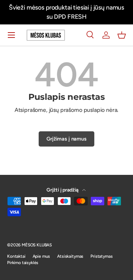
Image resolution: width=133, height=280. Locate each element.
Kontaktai (16, 256)
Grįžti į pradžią (62, 190)
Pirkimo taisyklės (22, 262)
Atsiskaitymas (70, 256)
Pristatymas (101, 256)
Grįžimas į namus (66, 139)
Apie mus (41, 256)
